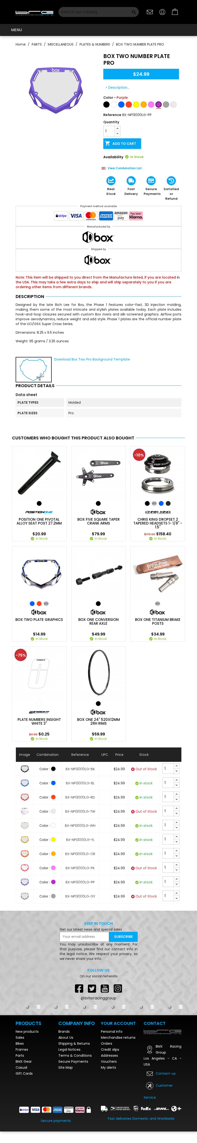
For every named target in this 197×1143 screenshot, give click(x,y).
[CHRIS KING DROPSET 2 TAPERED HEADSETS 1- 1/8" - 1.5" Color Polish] (154, 503)
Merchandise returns (118, 1037)
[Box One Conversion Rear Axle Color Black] (98, 603)
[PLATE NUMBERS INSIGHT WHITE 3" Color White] (39, 703)
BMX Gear (24, 1061)
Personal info (112, 1031)
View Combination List (125, 168)
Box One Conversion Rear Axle (98, 621)
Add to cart (120, 143)
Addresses (109, 1055)
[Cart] (175, 12)
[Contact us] (150, 11)
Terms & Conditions (75, 1055)
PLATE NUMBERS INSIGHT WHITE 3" (39, 721)
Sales (20, 1037)
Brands (64, 1031)
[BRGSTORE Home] (34, 12)
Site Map (65, 1067)
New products (27, 1031)
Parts (20, 1055)
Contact (155, 1023)
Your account (118, 1023)
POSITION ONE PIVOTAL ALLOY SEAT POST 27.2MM (39, 521)
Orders (106, 1043)
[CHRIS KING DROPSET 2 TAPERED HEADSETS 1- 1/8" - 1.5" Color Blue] (161, 503)
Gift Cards (24, 1073)
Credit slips (110, 1049)
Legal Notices (69, 1049)
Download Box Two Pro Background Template (92, 359)
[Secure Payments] (98, 217)
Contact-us (166, 1073)
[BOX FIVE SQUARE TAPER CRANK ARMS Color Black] (98, 503)
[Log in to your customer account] (162, 11)
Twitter (92, 988)
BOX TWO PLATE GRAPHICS (39, 620)
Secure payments (56, 1120)
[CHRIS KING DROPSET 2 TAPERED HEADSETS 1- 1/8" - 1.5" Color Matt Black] (168, 503)
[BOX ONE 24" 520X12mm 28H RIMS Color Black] (98, 703)
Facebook (79, 988)
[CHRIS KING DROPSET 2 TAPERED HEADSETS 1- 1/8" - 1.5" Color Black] (147, 503)
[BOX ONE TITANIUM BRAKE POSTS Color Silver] (157, 603)
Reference (112, 114)
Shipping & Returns (74, 1043)
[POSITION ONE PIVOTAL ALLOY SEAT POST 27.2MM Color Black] (39, 503)
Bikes (20, 1043)
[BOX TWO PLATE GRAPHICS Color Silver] (46, 603)
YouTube (105, 988)
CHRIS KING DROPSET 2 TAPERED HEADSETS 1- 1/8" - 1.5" (157, 523)
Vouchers (109, 1061)
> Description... (117, 87)
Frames (22, 1049)
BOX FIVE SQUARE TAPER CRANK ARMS (98, 521)
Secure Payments (73, 1061)
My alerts (108, 1067)
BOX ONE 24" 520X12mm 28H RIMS (98, 721)
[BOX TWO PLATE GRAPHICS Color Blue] (32, 603)
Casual (21, 1067)
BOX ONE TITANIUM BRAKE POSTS (157, 621)
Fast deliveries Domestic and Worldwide (141, 1118)
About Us (65, 1037)
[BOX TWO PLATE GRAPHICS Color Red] (39, 603)
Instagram (118, 988)
